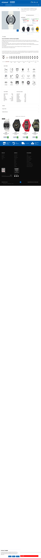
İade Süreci (28, 161)
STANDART (15, 166)
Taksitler (3, 105)
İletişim (12, 183)
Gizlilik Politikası (5, 183)
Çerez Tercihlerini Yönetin (30, 165)
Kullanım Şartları (9, 183)
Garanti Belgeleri (29, 157)
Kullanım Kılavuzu (5, 111)
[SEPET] (37, 2)
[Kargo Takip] (32, 2)
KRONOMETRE (16, 157)
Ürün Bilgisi (4, 36)
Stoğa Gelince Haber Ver (30, 15)
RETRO (15, 165)
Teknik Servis (3, 157)
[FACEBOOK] (16, 176)
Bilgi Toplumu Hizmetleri (29, 166)
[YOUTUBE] (18, 176)
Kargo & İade (4, 108)
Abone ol (11, 175)
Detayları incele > (24, 22)
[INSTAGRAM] (14, 176)
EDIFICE (15, 161)
